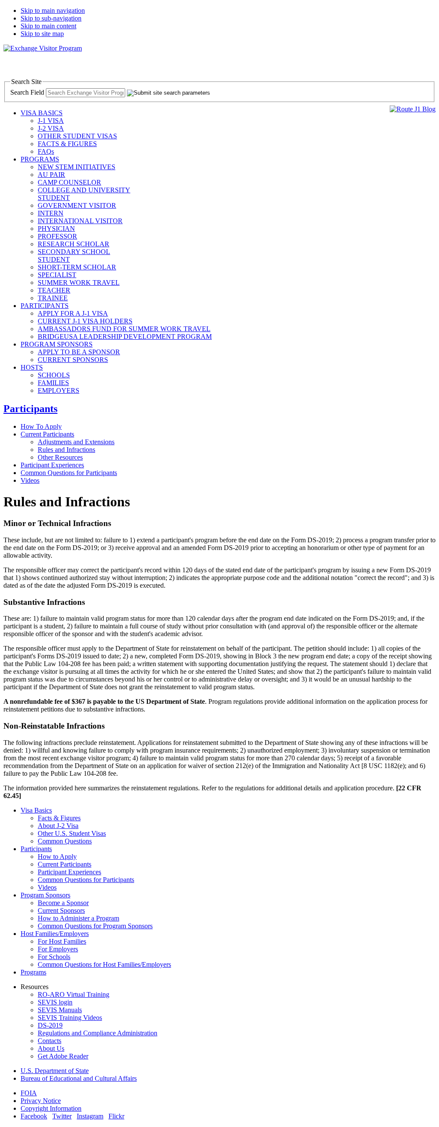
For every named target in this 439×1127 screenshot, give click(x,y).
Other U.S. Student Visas (72, 833)
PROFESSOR (57, 236)
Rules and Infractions (66, 449)
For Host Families (62, 941)
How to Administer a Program (78, 918)
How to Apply (57, 856)
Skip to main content (48, 26)
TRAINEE (53, 298)
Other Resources (60, 457)
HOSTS (32, 367)
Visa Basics (36, 810)
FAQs (46, 151)
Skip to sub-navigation (51, 18)
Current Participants (47, 434)
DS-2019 (50, 1025)
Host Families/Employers (55, 933)
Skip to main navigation (53, 10)
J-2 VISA (51, 128)
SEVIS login (55, 1002)
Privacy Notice (41, 1100)
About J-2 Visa (58, 825)
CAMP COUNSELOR (69, 182)
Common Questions (65, 841)
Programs (33, 972)
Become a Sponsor (63, 902)
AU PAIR (51, 174)
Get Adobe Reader (63, 1056)
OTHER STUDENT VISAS (77, 136)
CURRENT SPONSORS (73, 359)
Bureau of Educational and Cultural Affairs (79, 1078)
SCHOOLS (54, 375)
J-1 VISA (51, 120)
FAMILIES (53, 382)
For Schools (54, 956)
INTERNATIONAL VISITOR (80, 220)
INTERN (50, 213)
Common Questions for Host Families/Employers (104, 964)
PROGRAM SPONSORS (57, 344)
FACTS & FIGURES (67, 143)
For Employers (58, 949)
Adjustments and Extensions (76, 441)
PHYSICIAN (56, 228)
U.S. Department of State (55, 1070)
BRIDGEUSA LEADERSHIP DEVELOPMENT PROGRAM (125, 336)
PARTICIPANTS (45, 305)
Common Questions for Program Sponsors (95, 926)
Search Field (27, 92)
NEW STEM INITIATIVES (76, 166)
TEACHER (54, 290)
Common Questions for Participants (69, 472)
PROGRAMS (40, 159)
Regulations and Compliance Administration (97, 1033)
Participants (30, 408)
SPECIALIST (57, 274)
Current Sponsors (61, 910)
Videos (30, 480)
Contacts (49, 1040)
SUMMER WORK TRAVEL (79, 282)
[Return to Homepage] (42, 48)
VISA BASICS (42, 113)
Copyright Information (51, 1108)
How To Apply (41, 426)
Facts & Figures (59, 818)
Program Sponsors (45, 895)
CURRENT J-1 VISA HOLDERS (85, 321)
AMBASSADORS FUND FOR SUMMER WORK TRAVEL (124, 328)
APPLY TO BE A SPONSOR (79, 352)
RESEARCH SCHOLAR (73, 244)
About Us (51, 1048)
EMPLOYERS (58, 390)
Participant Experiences (52, 465)
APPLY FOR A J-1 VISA (73, 313)
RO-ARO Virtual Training (73, 994)
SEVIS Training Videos (70, 1017)
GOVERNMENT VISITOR (77, 205)
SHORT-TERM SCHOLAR (77, 267)
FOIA (29, 1093)
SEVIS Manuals (60, 1009)
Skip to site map (42, 33)
